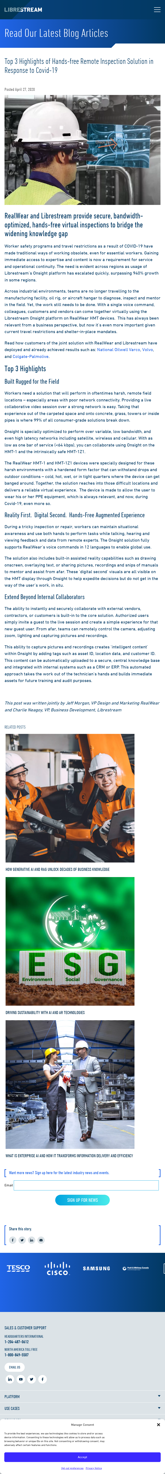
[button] (158, 1425)
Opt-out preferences (72, 1468)
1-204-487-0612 (17, 1341)
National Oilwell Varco (118, 349)
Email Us (14, 1367)
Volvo (147, 349)
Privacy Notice (94, 1468)
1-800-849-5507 (17, 1354)
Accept (82, 1457)
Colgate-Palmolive (31, 356)
